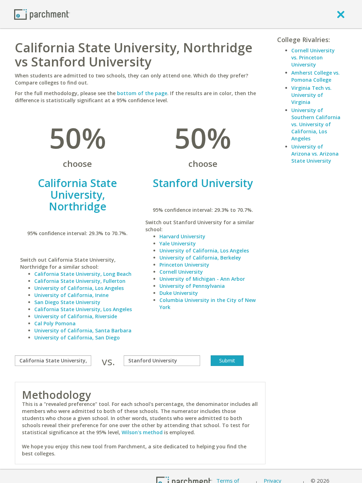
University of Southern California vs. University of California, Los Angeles (315, 124)
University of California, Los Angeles (79, 288)
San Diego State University (67, 302)
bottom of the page (142, 93)
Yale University (177, 243)
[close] (341, 14)
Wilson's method (142, 432)
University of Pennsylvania (192, 286)
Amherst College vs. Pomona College (315, 76)
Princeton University (184, 264)
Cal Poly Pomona (55, 323)
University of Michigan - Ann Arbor (202, 278)
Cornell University (181, 271)
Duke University (178, 293)
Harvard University (182, 236)
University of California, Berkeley (200, 257)
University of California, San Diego (77, 337)
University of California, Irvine (71, 295)
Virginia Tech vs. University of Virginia (311, 95)
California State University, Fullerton (79, 281)
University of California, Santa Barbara (83, 330)
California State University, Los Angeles (83, 309)
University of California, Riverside (75, 316)
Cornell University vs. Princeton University (313, 57)
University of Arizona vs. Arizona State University (315, 153)
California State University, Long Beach (83, 273)
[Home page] (42, 14)
